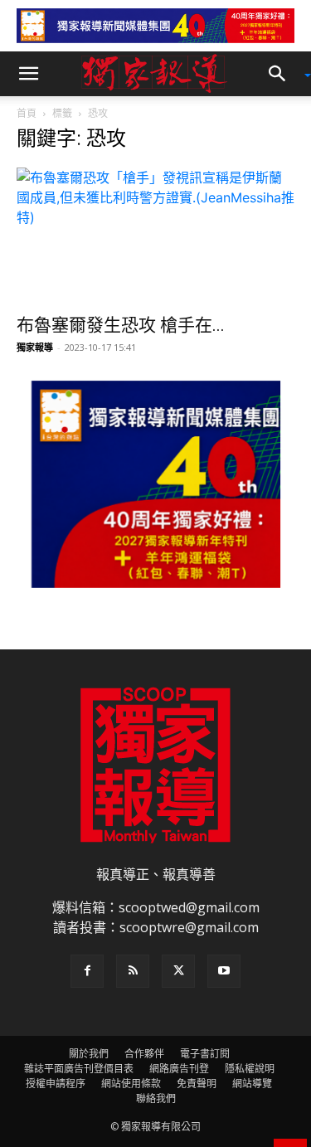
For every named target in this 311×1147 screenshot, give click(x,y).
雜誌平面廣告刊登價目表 (79, 1069)
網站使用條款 (131, 1084)
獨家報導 (35, 347)
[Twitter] (178, 971)
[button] (28, 73)
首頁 (26, 113)
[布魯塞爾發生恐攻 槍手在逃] (155, 236)
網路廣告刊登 (179, 1069)
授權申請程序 (55, 1084)
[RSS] (132, 971)
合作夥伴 (144, 1054)
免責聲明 (196, 1084)
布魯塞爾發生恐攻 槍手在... (121, 325)
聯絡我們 (156, 1098)
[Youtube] (224, 971)
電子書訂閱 (205, 1054)
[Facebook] (87, 971)
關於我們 (89, 1054)
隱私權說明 (250, 1069)
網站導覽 (252, 1084)
